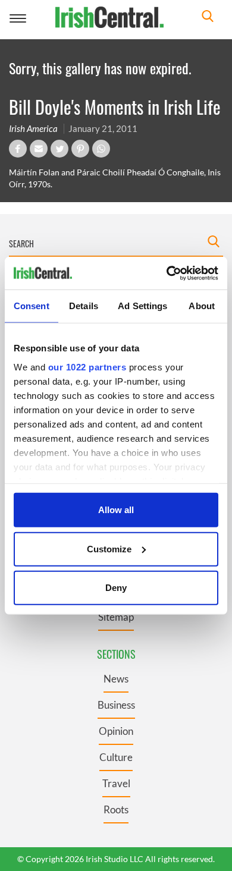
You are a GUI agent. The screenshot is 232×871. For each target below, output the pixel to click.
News (116, 678)
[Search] (208, 17)
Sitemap (116, 617)
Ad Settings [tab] (142, 306)
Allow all (116, 510)
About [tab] (202, 306)
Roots (116, 809)
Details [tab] (83, 306)
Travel (116, 783)
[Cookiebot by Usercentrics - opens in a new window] (166, 273)
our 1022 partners (87, 366)
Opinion (116, 731)
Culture (116, 757)
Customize (109, 548)
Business (116, 705)
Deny (116, 588)
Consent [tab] (31, 306)
